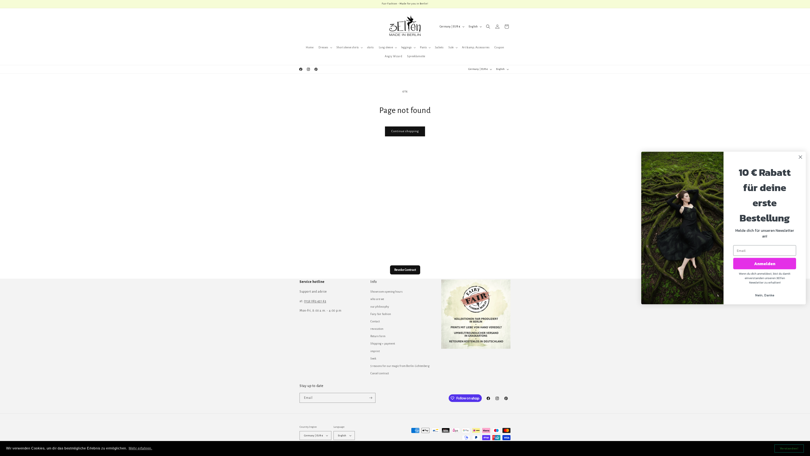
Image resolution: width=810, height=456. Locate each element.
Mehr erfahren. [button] (140, 448)
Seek (373, 358)
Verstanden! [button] (789, 448)
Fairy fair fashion (380, 314)
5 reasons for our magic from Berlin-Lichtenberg (399, 366)
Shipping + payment (382, 343)
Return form (378, 336)
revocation (376, 328)
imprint (375, 351)
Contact (375, 321)
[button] (325, 47)
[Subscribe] (370, 398)
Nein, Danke (764, 295)
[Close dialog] (800, 157)
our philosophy (379, 306)
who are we (377, 299)
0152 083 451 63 (315, 301)
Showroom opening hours (386, 291)
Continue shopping (405, 131)
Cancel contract (379, 373)
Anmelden (764, 264)
